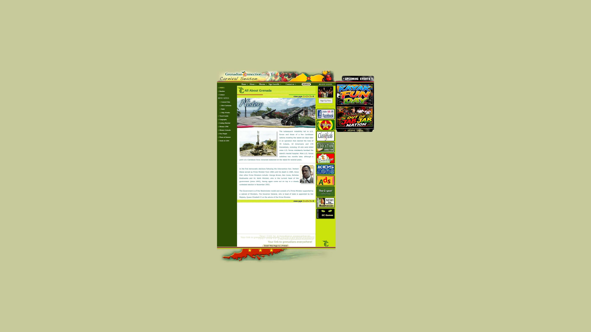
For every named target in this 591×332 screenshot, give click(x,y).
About (252, 84)
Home (243, 84)
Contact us (290, 84)
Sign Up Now (325, 101)
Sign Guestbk (274, 84)
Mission (262, 84)
